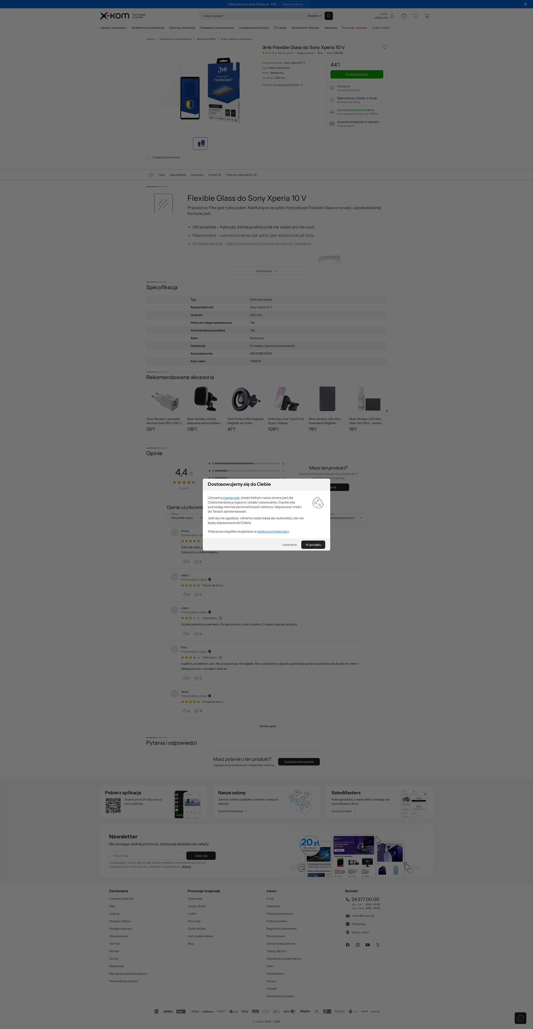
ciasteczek (231, 498)
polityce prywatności (273, 531)
